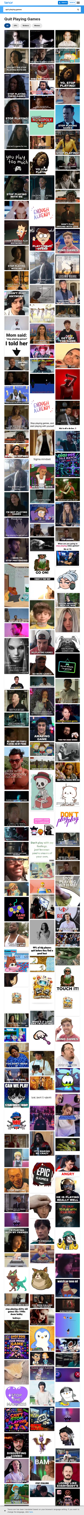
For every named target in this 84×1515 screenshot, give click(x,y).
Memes (37, 25)
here (31, 1512)
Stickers (26, 25)
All (7, 25)
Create (64, 2)
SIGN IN (72, 2)
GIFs (15, 25)
